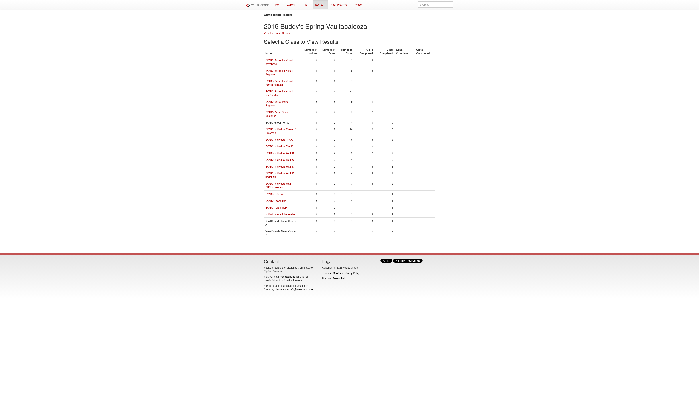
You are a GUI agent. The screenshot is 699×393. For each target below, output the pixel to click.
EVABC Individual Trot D (279, 146)
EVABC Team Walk (276, 207)
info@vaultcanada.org (302, 289)
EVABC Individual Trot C (279, 139)
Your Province (339, 4)
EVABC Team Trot (275, 201)
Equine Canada (273, 271)
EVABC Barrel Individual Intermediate (279, 93)
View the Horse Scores (277, 33)
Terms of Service (332, 273)
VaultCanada (260, 4)
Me (277, 4)
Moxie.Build (339, 278)
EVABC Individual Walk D (279, 166)
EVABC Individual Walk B (279, 153)
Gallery (291, 4)
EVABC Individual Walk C (279, 160)
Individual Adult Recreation (280, 214)
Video (358, 4)
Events (319, 4)
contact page (287, 276)
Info (305, 4)
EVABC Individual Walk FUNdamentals (278, 185)
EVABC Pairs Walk (275, 194)
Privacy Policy (352, 273)
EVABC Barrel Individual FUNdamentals (279, 82)
